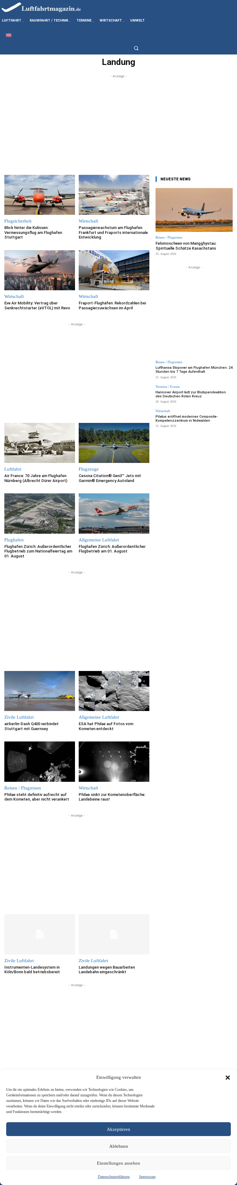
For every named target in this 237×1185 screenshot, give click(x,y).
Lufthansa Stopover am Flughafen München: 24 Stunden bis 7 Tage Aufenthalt (194, 370)
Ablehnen (118, 1146)
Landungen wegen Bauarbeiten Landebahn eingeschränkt (107, 969)
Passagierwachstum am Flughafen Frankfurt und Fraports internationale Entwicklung (113, 232)
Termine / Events (168, 386)
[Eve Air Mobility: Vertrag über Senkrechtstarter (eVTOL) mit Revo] (39, 270)
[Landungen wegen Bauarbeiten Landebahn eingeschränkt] (114, 934)
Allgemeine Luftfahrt (99, 540)
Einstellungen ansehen (118, 1163)
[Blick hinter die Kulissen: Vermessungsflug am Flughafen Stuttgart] (39, 195)
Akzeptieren (118, 1129)
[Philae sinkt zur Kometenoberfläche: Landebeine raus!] (114, 761)
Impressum (147, 1177)
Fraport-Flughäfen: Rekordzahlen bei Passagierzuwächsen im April (112, 305)
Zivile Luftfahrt (19, 717)
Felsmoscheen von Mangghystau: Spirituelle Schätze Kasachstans (186, 246)
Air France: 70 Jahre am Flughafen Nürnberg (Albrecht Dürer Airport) (35, 478)
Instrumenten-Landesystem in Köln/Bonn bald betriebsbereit (32, 969)
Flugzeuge (89, 469)
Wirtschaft (88, 221)
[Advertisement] (118, 122)
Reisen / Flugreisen (22, 788)
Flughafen (14, 540)
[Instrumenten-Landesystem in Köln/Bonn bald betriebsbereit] (39, 934)
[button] (228, 1078)
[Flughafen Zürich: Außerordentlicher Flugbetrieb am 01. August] (114, 513)
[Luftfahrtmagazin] (46, 7)
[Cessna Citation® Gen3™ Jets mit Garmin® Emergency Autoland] (114, 443)
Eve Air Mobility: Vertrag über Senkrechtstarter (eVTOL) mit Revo (37, 305)
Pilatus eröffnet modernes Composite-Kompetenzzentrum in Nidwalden (187, 419)
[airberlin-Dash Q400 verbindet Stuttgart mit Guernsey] (39, 691)
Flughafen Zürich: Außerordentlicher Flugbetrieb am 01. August (112, 549)
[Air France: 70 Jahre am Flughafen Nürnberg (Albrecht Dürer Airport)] (39, 443)
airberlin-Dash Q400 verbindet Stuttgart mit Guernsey (31, 726)
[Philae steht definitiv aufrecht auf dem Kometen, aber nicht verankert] (39, 761)
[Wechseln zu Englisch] (9, 35)
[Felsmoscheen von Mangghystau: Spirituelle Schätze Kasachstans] (194, 210)
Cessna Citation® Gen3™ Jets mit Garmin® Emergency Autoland (110, 478)
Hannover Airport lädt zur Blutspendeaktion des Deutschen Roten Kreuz (191, 394)
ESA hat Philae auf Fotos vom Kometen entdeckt (106, 726)
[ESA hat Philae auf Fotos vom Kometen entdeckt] (114, 691)
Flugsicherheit (17, 221)
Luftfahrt (12, 469)
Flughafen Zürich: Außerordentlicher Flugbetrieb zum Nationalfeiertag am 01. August (38, 551)
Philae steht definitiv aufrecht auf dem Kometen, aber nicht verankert (36, 797)
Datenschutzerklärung (114, 1177)
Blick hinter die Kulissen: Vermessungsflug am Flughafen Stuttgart (33, 232)
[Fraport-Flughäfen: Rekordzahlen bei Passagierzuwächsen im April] (114, 270)
